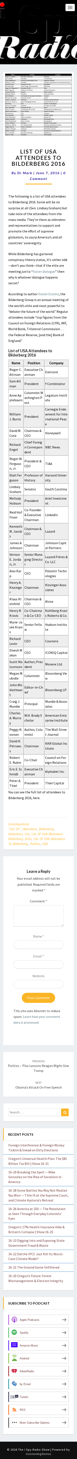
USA (45, 844)
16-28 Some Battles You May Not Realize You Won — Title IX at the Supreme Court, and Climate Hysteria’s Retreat (38, 1195)
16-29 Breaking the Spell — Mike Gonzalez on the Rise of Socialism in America (34, 1177)
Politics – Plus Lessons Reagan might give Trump (38, 1066)
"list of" (14, 829)
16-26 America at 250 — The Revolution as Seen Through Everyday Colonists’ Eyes (36, 1214)
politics (35, 844)
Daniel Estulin (48, 294)
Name (38, 936)
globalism (15, 834)
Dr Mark (24, 173)
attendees (30, 829)
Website (38, 976)
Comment (38, 901)
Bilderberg (46, 829)
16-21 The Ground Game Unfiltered (33, 1267)
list (27, 834)
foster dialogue (44, 271)
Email (38, 956)
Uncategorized (18, 824)
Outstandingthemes (38, 1454)
